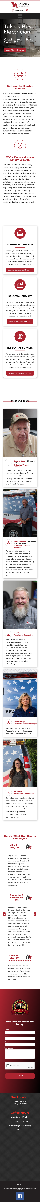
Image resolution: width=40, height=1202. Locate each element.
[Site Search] (27, 10)
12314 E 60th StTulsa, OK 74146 (20, 1102)
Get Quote (19, 10)
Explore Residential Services (20, 373)
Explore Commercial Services (20, 270)
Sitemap (19, 1184)
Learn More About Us (15, 50)
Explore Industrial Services (20, 321)
